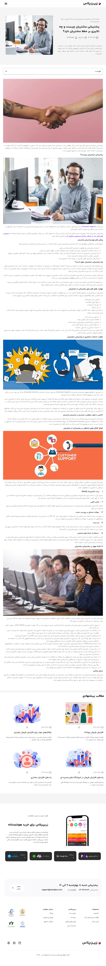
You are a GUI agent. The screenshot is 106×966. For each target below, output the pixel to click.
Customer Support (89, 227)
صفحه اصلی (95, 19)
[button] (6, 3)
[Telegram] (8, 942)
